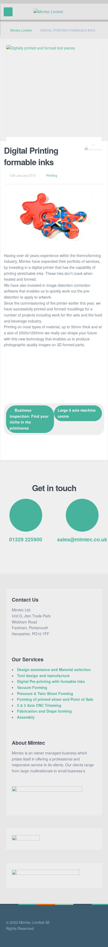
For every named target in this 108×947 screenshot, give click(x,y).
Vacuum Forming (32, 687)
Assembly (26, 717)
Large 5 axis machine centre (77, 413)
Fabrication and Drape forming (44, 711)
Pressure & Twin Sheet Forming (45, 693)
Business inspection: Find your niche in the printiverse (29, 419)
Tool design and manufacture (43, 675)
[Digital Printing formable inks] (54, 93)
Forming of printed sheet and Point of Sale (55, 699)
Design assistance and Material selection (54, 669)
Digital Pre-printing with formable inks (51, 681)
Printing (51, 175)
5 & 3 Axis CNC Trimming (39, 705)
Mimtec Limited (21, 30)
